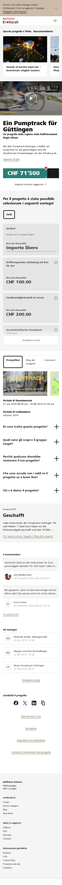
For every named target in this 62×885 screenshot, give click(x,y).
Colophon (7, 868)
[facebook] (16, 703)
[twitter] (25, 703)
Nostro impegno (10, 806)
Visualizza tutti (11, 614)
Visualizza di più (31, 340)
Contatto (7, 838)
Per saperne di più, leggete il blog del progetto (28, 536)
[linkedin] (34, 703)
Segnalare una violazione (31, 740)
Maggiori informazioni (15, 11)
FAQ (5, 831)
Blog (5, 809)
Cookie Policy (9, 860)
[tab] (9, 214)
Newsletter (8, 813)
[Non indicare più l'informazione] (56, 8)
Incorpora (31, 728)
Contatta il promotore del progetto (31, 752)
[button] (55, 20)
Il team (6, 802)
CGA (5, 856)
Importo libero (22, 247)
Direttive (7, 853)
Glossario (7, 835)
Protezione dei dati (11, 864)
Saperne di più (11, 159)
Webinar (7, 827)
